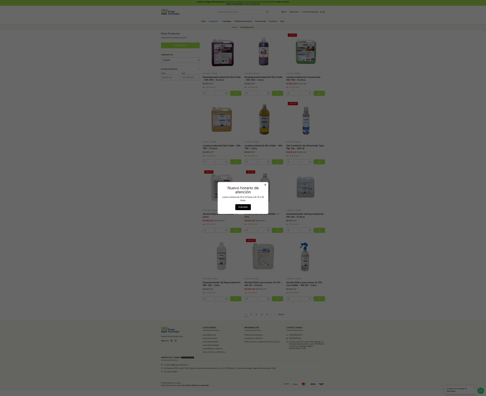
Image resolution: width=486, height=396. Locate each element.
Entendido (243, 207)
